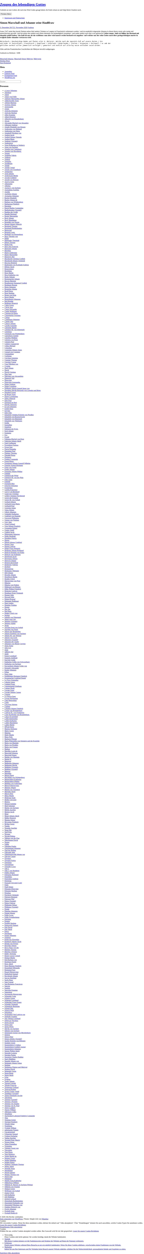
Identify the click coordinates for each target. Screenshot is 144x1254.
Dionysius (8, 380)
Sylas (6, 1077)
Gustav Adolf (9, 530)
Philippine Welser (10, 905)
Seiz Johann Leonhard (12, 1019)
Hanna (6, 540)
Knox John (8, 674)
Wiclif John (8, 1177)
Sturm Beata (8, 1073)
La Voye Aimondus (11, 680)
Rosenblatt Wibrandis (12, 968)
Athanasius (8, 184)
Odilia (6, 844)
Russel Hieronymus (11, 972)
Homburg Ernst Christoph (13, 593)
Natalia (7, 826)
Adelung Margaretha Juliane (14, 99)
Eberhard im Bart (10, 403)
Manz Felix (8, 737)
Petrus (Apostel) (10, 901)
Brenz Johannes (10, 287)
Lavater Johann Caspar (12, 692)
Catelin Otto (8, 322)
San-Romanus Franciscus (13, 984)
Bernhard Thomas (10, 226)
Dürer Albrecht (9, 399)
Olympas (7, 858)
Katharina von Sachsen (12, 664)
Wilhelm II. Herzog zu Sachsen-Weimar (18, 1185)
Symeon (7, 1079)
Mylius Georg (9, 824)
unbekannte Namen (11, 1130)
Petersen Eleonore (10, 897)
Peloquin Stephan (10, 891)
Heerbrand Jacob (10, 557)
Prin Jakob (8, 929)
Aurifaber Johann (10, 194)
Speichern (3, 1253)
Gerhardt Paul (9, 506)
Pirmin (6, 909)
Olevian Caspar (10, 856)
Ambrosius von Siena (12, 131)
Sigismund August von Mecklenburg (17, 1033)
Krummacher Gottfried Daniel (15, 678)
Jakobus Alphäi (9, 623)
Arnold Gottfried (10, 178)
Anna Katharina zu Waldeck (14, 145)
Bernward (8, 230)
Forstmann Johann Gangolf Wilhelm (17, 463)
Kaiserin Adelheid (10, 658)
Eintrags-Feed (9, 74)
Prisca (6, 931)
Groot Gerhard (9, 524)
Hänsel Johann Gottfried (13, 542)
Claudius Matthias (10, 338)
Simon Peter (8, 1037)
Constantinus (9, 354)
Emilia (6, 423)
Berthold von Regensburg (13, 234)
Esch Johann (9, 431)
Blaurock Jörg (9, 257)
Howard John (9, 597)
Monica (7, 802)
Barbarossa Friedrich (11, 204)
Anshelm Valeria (10, 155)
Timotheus (8, 1114)
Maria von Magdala (11, 743)
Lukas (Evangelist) (11, 717)
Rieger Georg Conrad (12, 956)
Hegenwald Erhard (11, 563)
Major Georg (9, 731)
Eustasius (7, 433)
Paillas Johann (9, 873)
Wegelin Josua (9, 1168)
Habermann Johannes (12, 534)
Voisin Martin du (10, 1156)
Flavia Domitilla (10, 449)
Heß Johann (8, 573)
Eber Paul (7, 401)
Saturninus (8, 992)
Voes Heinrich (9, 1154)
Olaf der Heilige (10, 850)
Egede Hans (8, 409)
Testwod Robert (10, 1089)
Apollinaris (8, 163)
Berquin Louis (9, 232)
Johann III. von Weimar (12, 636)
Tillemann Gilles (10, 1112)
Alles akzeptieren (16, 1227)
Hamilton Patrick (10, 538)
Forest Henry (9, 461)
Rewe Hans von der (11, 948)
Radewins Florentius (11, 939)
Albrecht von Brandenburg (14, 119)
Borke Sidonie (9, 277)
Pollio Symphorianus (11, 917)
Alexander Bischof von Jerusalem (16, 123)
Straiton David (9, 1069)
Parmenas (7, 881)
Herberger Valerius (11, 565)
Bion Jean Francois (11, 247)
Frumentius (8, 488)
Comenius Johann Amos (13, 350)
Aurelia (7, 192)
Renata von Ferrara (11, 944)
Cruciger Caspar (10, 362)
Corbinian (8, 356)
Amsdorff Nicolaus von (12, 133)
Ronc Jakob (8, 964)
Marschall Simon (20, 59)
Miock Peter (8, 794)
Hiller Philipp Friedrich (12, 589)
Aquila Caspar (9, 168)
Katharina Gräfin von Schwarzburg (17, 662)
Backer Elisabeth (10, 198)
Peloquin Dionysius (11, 889)
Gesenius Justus (10, 508)
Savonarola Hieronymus (13, 994)
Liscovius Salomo (10, 704)
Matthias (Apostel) (11, 769)
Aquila (6, 165)
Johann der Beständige (12, 632)
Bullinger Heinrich (11, 303)
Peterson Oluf (9, 899)
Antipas (7, 159)
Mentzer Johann (10, 788)
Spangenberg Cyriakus (12, 1045)
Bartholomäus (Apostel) (12, 210)
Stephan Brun (5, 61)
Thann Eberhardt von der (13, 1096)
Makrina (7, 733)
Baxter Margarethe (11, 216)
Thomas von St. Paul (11, 1106)
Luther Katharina (10, 721)
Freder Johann (9, 469)
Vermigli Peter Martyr (12, 1140)
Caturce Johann (10, 324)
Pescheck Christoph (11, 895)
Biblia (6, 238)
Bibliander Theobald (11, 240)
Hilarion (7, 583)
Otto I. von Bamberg (11, 871)
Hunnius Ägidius (10, 605)
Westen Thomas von (11, 1175)
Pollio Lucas (8, 915)
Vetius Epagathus (10, 1144)
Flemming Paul (9, 451)
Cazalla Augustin (10, 326)
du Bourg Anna (10, 394)
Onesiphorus (9, 865)
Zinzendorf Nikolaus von (13, 1205)
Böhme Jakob (9, 267)
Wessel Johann (9, 1173)
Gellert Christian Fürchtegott (14, 496)
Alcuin (6, 121)
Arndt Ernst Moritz (11, 176)
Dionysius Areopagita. (12, 382)
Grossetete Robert (10, 528)
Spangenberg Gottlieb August (15, 1047)
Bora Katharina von (11, 275)
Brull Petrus (8, 291)
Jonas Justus (8, 646)
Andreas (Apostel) (11, 141)
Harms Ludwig (9, 546)
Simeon (7, 1035)
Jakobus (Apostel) (10, 621)
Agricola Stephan (10, 113)
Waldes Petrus (9, 1162)
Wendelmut (8, 1170)
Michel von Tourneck (12, 790)
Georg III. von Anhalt (12, 500)
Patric (6, 885)
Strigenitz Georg (10, 1071)
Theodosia (8, 1098)
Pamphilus (8, 877)
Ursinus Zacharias (10, 1136)
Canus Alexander (10, 309)
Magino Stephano (10, 729)
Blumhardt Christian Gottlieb (14, 259)
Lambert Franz (9, 684)
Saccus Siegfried (10, 978)
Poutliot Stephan (10, 923)
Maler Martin (9, 735)
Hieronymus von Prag (12, 581)
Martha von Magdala (11, 757)
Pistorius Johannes (11, 911)
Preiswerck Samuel (11, 925)
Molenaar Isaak (9, 798)
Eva (5, 435)
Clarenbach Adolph (11, 336)
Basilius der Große (11, 212)
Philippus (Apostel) (11, 907)
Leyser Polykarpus (11, 698)
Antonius (7, 161)
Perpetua (7, 893)
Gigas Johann (9, 510)
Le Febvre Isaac (10, 696)
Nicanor (7, 834)
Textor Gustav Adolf (11, 1091)
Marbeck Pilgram (10, 739)
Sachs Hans (8, 980)
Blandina (7, 251)
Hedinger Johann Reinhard (14, 550)
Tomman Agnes (10, 1120)
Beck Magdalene (10, 220)
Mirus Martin (9, 796)
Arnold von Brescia (11, 180)
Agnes (6, 109)
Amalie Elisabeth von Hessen (14, 127)
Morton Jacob (9, 812)
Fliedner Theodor (10, 453)
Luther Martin (9, 725)
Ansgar (7, 153)
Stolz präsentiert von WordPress (11, 1219)
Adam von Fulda (10, 97)
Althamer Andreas (10, 125)
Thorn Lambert (9, 1108)
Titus (6, 1118)
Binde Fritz (8, 245)
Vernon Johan (9, 1142)
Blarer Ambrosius (10, 253)
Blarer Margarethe (10, 255)
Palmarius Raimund (11, 875)
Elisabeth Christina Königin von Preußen (19, 415)
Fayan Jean (8, 447)
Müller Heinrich (10, 818)
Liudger (7, 706)
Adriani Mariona (10, 103)
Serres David (9, 1023)
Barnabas (7, 206)
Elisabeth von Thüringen (13, 421)
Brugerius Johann (10, 289)
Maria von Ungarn (11, 747)
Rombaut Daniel (10, 962)
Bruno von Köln (10, 295)
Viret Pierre (8, 1152)
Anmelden (8, 71)
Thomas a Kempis (10, 1102)
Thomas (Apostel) (10, 1100)
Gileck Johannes (10, 512)
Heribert (7, 567)
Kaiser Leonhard (10, 656)
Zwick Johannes (10, 1209)
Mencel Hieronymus (11, 786)
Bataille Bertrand (10, 214)
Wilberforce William (11, 1183)
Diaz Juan (8, 374)
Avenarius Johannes (11, 196)
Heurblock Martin (10, 577)
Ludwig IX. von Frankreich (14, 713)
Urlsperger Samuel (11, 1134)
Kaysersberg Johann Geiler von (15, 666)
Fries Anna (8, 480)
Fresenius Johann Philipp (13, 471)
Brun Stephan (9, 293)
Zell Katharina (9, 1195)
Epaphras (7, 427)
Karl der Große (9, 660)
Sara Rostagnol (5, 63)
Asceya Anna (9, 182)
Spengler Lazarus (10, 1053)
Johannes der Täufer (11, 642)
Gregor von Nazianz (11, 520)
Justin (6, 654)
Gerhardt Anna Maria (12, 504)
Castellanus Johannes (12, 319)
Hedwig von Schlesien (12, 555)
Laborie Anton (9, 682)
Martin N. (7, 759)
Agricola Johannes (11, 111)
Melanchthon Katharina (12, 779)
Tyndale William (10, 1128)
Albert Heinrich (10, 117)
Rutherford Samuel (11, 974)
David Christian (10, 372)
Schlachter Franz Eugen (12, 1002)
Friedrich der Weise (11, 475)
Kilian (6, 672)
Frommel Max (9, 484)
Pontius (7, 921)
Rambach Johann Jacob (12, 942)
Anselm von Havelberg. (12, 151)
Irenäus (7, 615)
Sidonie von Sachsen (11, 1031)
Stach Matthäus (9, 1059)
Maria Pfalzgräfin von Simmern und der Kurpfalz (21, 741)
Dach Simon (8, 368)
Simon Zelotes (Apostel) (13, 1039)
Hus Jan (7, 609)
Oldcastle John (9, 852)
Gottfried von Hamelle (12, 516)
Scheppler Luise (10, 996)
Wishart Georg (9, 1189)
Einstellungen (5, 1227)
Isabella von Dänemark (12, 617)
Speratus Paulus (10, 1055)
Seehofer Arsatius (10, 1016)
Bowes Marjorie (10, 281)
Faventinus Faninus (11, 445)
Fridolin (7, 473)
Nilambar (45, 1219)
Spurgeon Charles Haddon (13, 1057)
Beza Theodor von (11, 236)
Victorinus (8, 1146)
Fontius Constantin (11, 459)
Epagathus (8, 425)
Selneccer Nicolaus (11, 1021)
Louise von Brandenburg (13, 711)
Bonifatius (8, 271)
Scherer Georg (9, 998)
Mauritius (7, 773)
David (6, 370)
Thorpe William (10, 1110)
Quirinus (7, 937)
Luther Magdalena (11, 723)
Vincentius (8, 1150)
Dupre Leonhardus (11, 396)
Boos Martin (8, 273)
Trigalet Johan (9, 1124)
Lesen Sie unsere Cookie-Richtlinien (13, 1225)
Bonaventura (9, 269)
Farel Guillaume (10, 443)
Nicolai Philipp (9, 836)
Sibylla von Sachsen (11, 1029)
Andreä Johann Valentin (13, 137)
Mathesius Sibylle (10, 765)
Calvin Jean (8, 307)
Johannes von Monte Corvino (15, 644)
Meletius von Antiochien (13, 783)
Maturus (7, 771)
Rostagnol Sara (9, 970)
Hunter (6, 607)
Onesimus (8, 863)
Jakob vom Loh (10, 619)
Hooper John (9, 595)
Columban (8, 348)
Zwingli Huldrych (10, 1213)
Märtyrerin (37, 59)
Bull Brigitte (8, 301)
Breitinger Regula (10, 285)
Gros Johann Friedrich (12, 526)
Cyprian (7, 366)
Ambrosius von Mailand (13, 129)
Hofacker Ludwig (10, 591)
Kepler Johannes (10, 670)
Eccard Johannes (10, 407)
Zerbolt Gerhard (10, 1199)
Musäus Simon (9, 820)
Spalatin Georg (9, 1043)
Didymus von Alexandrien (13, 376)
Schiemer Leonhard (11, 1000)
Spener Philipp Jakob (12, 1051)
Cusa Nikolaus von (11, 364)
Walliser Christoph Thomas (14, 1164)
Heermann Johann (10, 559)
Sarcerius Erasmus (11, 990)
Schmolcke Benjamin (12, 1006)
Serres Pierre (9, 1027)
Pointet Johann (9, 913)
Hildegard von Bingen (12, 587)
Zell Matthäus (9, 1197)
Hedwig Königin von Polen (14, 552)
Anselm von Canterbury (13, 149)
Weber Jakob (9, 1166)
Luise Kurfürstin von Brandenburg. (17, 715)
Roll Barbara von (10, 960)
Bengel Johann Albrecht (13, 224)
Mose (6, 814)
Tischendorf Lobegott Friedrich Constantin (19, 1116)
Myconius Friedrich (11, 822)
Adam (6, 95)
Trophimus (8, 1126)
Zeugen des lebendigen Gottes (23, 4)
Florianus (7, 457)
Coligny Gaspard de (11, 344)
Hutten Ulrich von (10, 613)
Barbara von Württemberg (13, 202)
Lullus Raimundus (11, 719)
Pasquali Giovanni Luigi (13, 883)
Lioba (6, 702)
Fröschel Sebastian (11, 486)
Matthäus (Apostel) (11, 767)
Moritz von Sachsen (11, 808)
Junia (6, 650)
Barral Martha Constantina (13, 208)
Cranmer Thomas (10, 360)
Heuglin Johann (10, 575)
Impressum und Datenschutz (14, 18)
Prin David (8, 927)
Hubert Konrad (9, 599)
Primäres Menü (6, 14)
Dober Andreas (9, 384)
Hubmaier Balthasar (11, 601)
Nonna (6, 842)
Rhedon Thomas (10, 950)
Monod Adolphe (10, 804)
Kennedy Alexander (11, 668)
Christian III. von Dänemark (14, 330)
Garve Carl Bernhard (11, 492)
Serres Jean (8, 1025)
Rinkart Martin (9, 958)
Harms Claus (9, 544)
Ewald (6, 437)
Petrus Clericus (9, 903)
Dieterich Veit (9, 378)
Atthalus (7, 186)
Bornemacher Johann (12, 279)
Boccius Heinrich (10, 263)
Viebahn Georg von (11, 1148)
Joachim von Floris (11, 629)
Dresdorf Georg (10, 392)
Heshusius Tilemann (11, 571)
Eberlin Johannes (10, 405)
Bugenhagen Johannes (12, 299)
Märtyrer (30, 59)
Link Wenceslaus (10, 700)
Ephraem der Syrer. (11, 429)
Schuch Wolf (9, 1010)
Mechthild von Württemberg (14, 777)
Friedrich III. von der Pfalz (13, 478)
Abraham (7, 93)
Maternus (7, 761)
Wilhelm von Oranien (12, 1187)
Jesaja (6, 625)
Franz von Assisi (10, 467)
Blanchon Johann (10, 249)
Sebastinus (8, 1012)
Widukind (7, 1179)
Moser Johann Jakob (11, 816)
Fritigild (7, 482)
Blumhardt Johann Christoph (14, 261)
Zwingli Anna (9, 1211)
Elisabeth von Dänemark (13, 419)
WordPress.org (9, 78)
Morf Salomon (9, 806)
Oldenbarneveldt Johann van (14, 854)
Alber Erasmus (9, 115)
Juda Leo (7, 648)
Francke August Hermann (13, 465)
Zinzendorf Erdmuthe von (13, 1203)
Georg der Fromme (11, 498)
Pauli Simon (8, 887)
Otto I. (6, 869)
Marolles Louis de (10, 751)
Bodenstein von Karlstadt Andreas (16, 265)
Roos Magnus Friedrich (12, 966)
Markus (7, 749)
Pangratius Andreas (11, 879)
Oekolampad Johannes (12, 848)
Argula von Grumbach (12, 170)
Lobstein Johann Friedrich (13, 709)
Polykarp (7, 919)
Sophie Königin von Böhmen (14, 1041)
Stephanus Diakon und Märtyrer (15, 1067)
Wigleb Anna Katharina (12, 1181)
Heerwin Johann (10, 561)
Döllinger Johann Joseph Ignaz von (17, 388)
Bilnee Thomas (9, 242)
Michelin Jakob (9, 792)
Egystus (7, 411)
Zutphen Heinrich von (12, 1207)
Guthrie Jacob (9, 532)
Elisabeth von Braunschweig (14, 417)
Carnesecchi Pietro (11, 313)
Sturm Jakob (8, 1075)
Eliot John (8, 413)
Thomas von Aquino (11, 1104)
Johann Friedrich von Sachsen (15, 634)
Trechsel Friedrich (10, 1122)
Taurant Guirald (10, 1083)
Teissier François (10, 1085)
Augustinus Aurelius (11, 190)
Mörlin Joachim (10, 810)
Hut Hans (7, 611)
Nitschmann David (11, 840)
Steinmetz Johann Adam (13, 1063)
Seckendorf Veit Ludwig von (14, 1014)
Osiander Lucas (10, 867)
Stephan (7, 1065)
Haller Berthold (10, 536)
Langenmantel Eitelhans (13, 686)
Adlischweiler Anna (11, 101)
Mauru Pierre (9, 775)
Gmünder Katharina (11, 514)
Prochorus (8, 933)
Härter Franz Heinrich (12, 548)
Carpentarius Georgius (12, 315)
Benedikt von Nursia (11, 222)
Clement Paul (9, 342)
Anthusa (7, 157)
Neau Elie (8, 830)
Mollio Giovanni (10, 800)
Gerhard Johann (10, 502)
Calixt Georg (9, 305)
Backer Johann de (10, 200)
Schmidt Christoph (11, 1004)
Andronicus (8, 143)
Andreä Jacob (9, 135)
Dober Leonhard (10, 386)
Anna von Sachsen (11, 147)
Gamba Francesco (10, 490)
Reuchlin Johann (10, 946)
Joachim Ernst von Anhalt (13, 627)
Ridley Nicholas (10, 954)
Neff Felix (8, 832)
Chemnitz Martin (10, 328)
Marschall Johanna (6, 59)
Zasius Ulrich (9, 1193)
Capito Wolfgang (10, 311)
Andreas (31, 27)
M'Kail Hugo (9, 727)
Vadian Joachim (10, 1138)
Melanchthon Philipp (11, 781)
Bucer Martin (9, 297)
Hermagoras (8, 569)
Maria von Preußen (11, 745)
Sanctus (7, 986)
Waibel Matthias (10, 1160)
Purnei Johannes (10, 935)
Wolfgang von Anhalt (12, 1191)
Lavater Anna (9, 690)
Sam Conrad (8, 982)
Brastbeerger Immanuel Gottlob (15, 283)
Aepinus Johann (10, 105)
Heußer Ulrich (9, 579)
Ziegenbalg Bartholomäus (13, 1201)
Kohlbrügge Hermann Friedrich (15, 676)
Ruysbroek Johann (11, 976)
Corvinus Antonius (11, 358)
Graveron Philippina (11, 518)
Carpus (7, 317)
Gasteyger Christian (11, 494)
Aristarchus (8, 172)
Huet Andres (9, 603)
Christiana (8, 332)
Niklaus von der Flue (11, 838)
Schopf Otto (8, 1008)
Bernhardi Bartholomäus (13, 228)
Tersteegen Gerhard (11, 1087)
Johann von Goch (10, 638)
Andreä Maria (9, 139)
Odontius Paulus (10, 846)
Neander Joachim (10, 828)
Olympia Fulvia (10, 860)
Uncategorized (9, 1132)
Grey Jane (8, 522)
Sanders (7, 988)
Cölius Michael (9, 346)
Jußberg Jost (8, 652)
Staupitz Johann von (11, 1061)
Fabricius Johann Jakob (12, 441)
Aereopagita (8, 107)
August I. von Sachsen (12, 188)
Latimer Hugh (9, 688)
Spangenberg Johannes (12, 1049)
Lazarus (7, 694)
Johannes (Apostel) (11, 640)
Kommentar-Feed (10, 76)
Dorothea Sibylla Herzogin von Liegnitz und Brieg (22, 390)
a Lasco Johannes (10, 91)
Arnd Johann (9, 174)
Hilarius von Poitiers (11, 585)
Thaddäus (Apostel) (11, 1093)
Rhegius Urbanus (10, 952)
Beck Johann (9, 218)
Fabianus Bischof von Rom (14, 439)
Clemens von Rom (11, 340)
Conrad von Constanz (12, 352)
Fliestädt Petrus (9, 455)
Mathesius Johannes (11, 763)
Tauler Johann (9, 1081)
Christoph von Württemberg (14, 334)
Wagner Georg (9, 1158)
